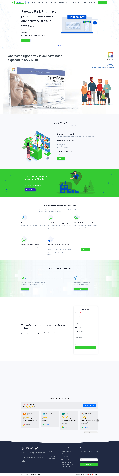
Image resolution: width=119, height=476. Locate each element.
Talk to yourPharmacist (102, 2)
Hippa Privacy (65, 456)
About (38, 2)
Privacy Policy (65, 454)
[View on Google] (24, 414)
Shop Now (61, 2)
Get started (26, 40)
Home (33, 2)
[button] (59, 45)
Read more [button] (64, 423)
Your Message (78, 335)
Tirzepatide (84, 2)
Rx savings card (75, 2)
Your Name (78, 312)
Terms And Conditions (67, 451)
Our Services (54, 2)
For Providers (45, 2)
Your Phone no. (79, 327)
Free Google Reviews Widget (91, 432)
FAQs (67, 2)
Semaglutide (92, 2)
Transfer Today (30, 190)
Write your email (84, 456)
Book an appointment (80, 289)
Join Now (61, 158)
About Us (51, 454)
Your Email (78, 320)
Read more (85, 249)
